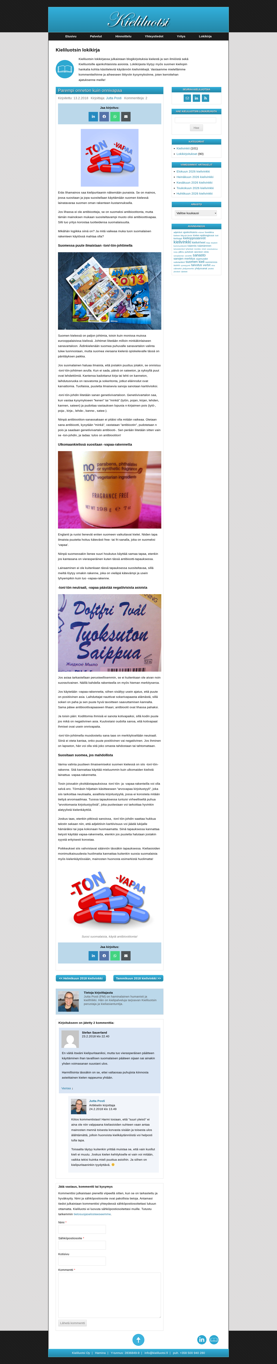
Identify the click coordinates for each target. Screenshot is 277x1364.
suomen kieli (195, 262)
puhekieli (189, 252)
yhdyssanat (201, 268)
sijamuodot (202, 258)
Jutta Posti (113, 98)
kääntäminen (204, 245)
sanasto (199, 255)
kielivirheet (198, 242)
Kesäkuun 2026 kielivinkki (195, 182)
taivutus (196, 265)
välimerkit (178, 269)
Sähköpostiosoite (71, 1238)
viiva (213, 265)
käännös (192, 245)
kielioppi (178, 238)
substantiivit (179, 262)
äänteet (184, 272)
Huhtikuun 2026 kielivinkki (195, 193)
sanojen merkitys (184, 258)
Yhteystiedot (154, 36)
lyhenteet (189, 249)
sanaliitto (188, 256)
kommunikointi (180, 246)
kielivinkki (182, 242)
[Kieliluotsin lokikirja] (214, 1339)
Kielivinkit (183, 148)
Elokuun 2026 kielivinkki (193, 171)
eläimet (201, 232)
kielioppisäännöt (194, 238)
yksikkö (211, 269)
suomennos (211, 262)
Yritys (181, 36)
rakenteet (198, 252)
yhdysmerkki (188, 268)
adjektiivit (178, 232)
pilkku (181, 252)
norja (176, 252)
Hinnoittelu (123, 36)
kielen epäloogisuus (203, 235)
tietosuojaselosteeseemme (92, 1214)
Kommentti (66, 1269)
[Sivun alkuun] (138, 1340)
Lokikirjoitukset (187, 153)
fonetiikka (209, 232)
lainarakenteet (179, 249)
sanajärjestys (179, 256)
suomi (177, 265)
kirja (208, 243)
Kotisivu (63, 1254)
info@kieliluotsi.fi (156, 1352)
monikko (197, 249)
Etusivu (70, 36)
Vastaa (66, 1088)
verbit (206, 265)
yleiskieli (177, 272)
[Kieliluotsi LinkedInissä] (201, 1339)
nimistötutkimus (212, 249)
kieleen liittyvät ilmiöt (183, 235)
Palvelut (96, 36)
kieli (216, 235)
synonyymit (185, 265)
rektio (206, 252)
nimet (204, 249)
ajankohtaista (190, 232)
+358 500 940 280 (192, 1352)
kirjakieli (214, 243)
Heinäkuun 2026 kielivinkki (195, 177)
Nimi (62, 1222)
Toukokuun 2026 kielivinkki (195, 188)
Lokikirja (205, 36)
